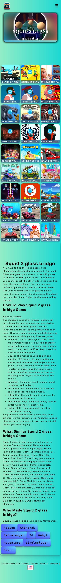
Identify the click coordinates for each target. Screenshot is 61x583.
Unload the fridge (50, 74)
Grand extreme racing (50, 153)
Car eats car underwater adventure (10, 212)
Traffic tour (10, 232)
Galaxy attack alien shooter (10, 192)
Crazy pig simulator (50, 94)
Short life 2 (30, 94)
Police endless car (50, 212)
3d (31, 535)
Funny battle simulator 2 (30, 133)
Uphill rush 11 (30, 153)
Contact (25, 563)
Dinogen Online (10, 133)
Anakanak (27, 527)
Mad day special (30, 173)
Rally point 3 (30, 113)
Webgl (43, 535)
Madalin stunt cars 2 (30, 212)
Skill (8, 550)
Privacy (34, 563)
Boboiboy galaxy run (10, 153)
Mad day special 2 (10, 173)
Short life (10, 94)
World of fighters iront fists (50, 113)
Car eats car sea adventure (50, 192)
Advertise (54, 563)
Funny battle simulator (50, 133)
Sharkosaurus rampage (10, 113)
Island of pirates (10, 74)
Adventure (12, 542)
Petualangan (14, 535)
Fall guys (50, 173)
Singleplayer (37, 542)
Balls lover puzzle (30, 232)
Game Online (16, 6)
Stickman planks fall (30, 74)
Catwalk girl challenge (50, 232)
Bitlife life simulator (30, 192)
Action (9, 527)
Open (57, 6)
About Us (44, 563)
